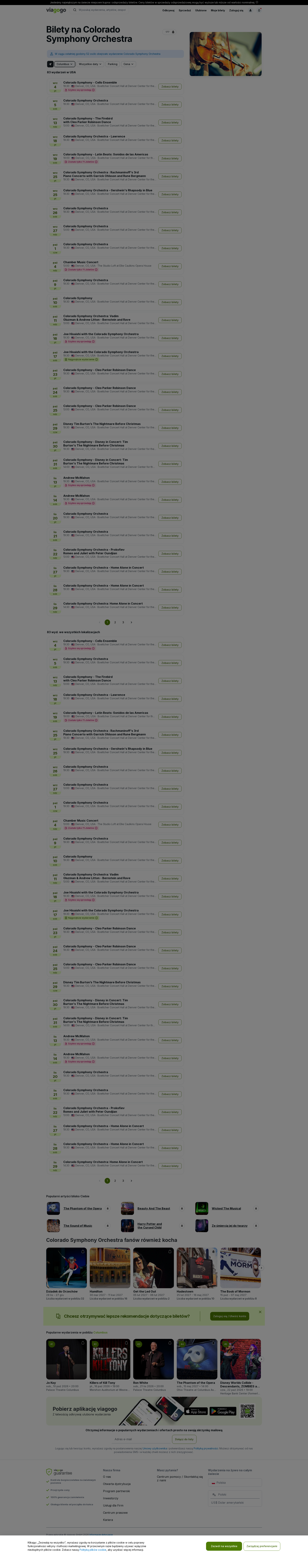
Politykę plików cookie (92, 1549)
